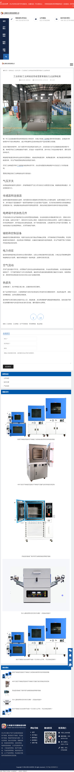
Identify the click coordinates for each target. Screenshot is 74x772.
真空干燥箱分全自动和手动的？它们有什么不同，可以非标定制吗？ (36, 659)
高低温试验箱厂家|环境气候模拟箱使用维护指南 (36, 556)
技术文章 (17, 70)
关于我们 (4, 27)
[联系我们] (70, 655)
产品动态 (6, 386)
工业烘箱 (20, 165)
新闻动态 (4, 35)
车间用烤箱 (32, 324)
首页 (4, 21)
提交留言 (8, 366)
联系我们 (4, 42)
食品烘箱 (39, 324)
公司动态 (6, 378)
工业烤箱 (46, 139)
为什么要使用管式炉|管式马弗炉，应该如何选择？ (36, 613)
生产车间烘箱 (24, 324)
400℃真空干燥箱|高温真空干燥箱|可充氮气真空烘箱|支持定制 (36, 484)
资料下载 (4, 50)
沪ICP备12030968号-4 (51, 767)
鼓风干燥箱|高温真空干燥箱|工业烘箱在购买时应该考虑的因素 (36, 439)
